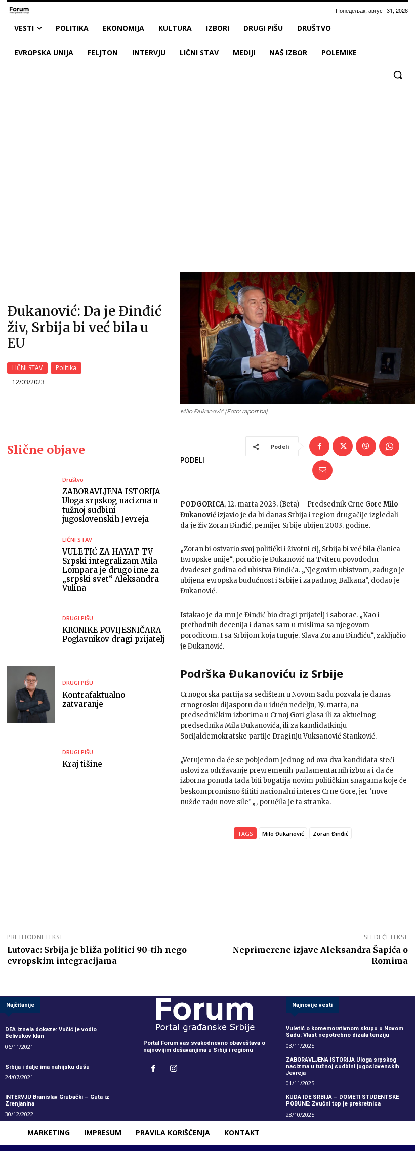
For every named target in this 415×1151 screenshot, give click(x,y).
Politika (66, 367)
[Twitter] (343, 446)
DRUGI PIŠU (77, 618)
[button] (398, 75)
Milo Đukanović (283, 833)
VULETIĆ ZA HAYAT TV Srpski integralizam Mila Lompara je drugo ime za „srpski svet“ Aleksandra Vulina (110, 570)
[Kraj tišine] (31, 759)
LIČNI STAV (27, 367)
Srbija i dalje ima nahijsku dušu (47, 1067)
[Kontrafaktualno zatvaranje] (31, 694)
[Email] (322, 470)
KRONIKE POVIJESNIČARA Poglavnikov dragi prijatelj (113, 634)
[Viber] (366, 446)
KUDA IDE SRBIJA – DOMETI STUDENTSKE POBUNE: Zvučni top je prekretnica (342, 1100)
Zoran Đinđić (330, 833)
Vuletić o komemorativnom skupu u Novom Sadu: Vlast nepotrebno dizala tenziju (344, 1031)
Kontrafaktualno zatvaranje (93, 699)
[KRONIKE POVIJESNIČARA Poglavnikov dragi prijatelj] (31, 629)
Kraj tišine (82, 764)
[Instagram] (173, 1069)
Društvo (73, 479)
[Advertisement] (207, 171)
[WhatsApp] (389, 446)
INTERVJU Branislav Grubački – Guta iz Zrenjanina (57, 1100)
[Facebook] (319, 446)
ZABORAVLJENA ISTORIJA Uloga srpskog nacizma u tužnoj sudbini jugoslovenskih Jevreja (111, 505)
